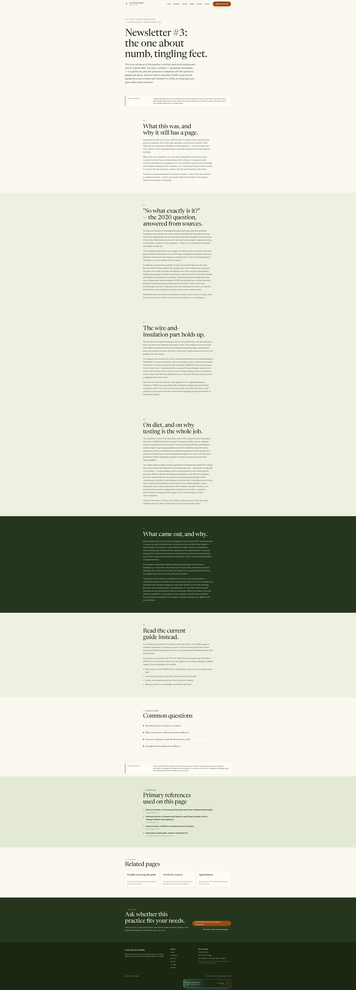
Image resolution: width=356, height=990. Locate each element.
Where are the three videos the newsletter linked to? (167, 733)
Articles (192, 4)
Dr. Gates (199, 4)
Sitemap (229, 976)
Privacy (207, 976)
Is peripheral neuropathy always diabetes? (163, 746)
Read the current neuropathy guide (215, 929)
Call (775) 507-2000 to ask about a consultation (208, 923)
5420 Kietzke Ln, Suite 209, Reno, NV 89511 (212, 958)
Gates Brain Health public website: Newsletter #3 (167, 833)
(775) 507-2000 (203, 952)
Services (184, 4)
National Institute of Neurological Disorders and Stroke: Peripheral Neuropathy (179, 810)
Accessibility (213, 976)
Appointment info (222, 4)
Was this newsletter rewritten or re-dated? (163, 726)
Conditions (176, 4)
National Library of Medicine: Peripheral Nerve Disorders (170, 826)
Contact (206, 4)
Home (169, 4)
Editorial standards (221, 976)
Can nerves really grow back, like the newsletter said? (167, 740)
